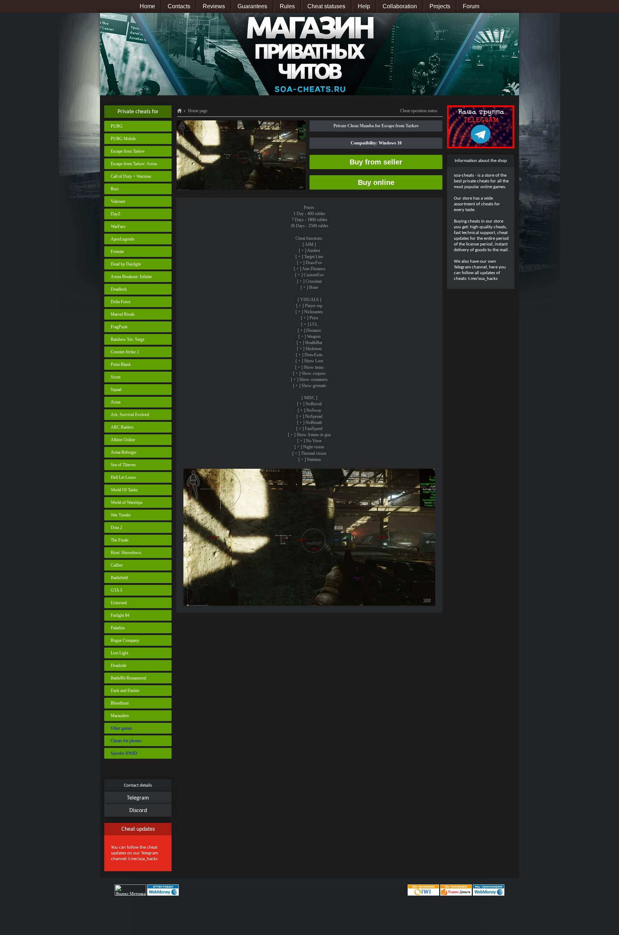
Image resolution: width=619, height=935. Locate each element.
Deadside (118, 665)
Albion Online (123, 439)
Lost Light (119, 652)
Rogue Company (125, 640)
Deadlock (119, 289)
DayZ (115, 213)
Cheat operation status (418, 110)
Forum (471, 6)
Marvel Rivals (123, 314)
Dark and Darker (125, 690)
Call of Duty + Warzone (131, 176)
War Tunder (121, 514)
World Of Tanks (124, 489)
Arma (115, 402)
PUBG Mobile (123, 138)
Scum (115, 377)
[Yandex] (456, 889)
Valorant (118, 201)
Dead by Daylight (126, 264)
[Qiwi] (423, 889)
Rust (115, 188)
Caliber (117, 565)
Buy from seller (376, 162)
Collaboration (400, 6)
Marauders (120, 715)
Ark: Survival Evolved (130, 414)
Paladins (118, 627)
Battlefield (119, 577)
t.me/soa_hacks (143, 859)
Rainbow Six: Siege (127, 339)
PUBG (117, 126)
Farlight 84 (120, 615)
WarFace (118, 226)
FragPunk (119, 326)
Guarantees (252, 6)
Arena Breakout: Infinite (131, 276)
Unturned (119, 602)
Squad (116, 389)
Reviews (214, 6)
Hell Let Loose (123, 477)
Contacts (179, 6)
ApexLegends (122, 239)
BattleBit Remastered (128, 678)
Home (147, 6)
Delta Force (120, 301)
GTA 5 (116, 590)
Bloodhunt (120, 703)
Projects (440, 6)
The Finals (120, 540)
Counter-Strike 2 (125, 351)
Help (364, 6)
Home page (197, 111)
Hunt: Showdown (126, 552)
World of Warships (127, 502)
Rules (287, 6)
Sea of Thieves (123, 464)
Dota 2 (116, 527)
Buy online (376, 182)
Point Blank (121, 364)
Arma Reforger (123, 452)
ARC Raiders (122, 427)
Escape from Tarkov (128, 151)
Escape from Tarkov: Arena (134, 163)
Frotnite (117, 251)
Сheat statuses (326, 6)
